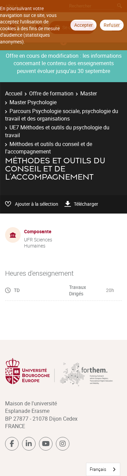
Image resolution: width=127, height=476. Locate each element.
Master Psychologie (33, 102)
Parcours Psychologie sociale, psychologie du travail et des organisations (61, 114)
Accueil (13, 93)
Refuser (112, 25)
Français (98, 469)
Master (88, 93)
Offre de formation (51, 93)
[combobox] (103, 469)
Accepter (83, 25)
